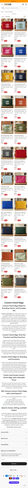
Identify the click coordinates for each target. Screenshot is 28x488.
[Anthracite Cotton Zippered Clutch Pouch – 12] (20, 281)
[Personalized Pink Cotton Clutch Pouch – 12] (7, 50)
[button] (14, 7)
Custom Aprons (17, 427)
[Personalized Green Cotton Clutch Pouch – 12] (20, 127)
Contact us (13, 1)
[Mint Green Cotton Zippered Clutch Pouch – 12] (20, 255)
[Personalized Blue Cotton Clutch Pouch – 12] (20, 50)
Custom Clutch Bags (9, 11)
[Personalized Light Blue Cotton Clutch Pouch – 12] (20, 24)
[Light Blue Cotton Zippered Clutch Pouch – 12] (7, 178)
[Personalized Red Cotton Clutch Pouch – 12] (7, 24)
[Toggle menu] (2, 4)
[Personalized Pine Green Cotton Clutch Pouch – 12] (7, 101)
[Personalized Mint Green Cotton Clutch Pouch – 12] (7, 127)
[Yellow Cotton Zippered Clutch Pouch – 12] (20, 204)
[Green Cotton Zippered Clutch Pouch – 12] (7, 281)
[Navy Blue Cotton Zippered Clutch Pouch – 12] (7, 230)
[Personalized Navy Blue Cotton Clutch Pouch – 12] (20, 76)
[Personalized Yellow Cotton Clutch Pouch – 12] (7, 76)
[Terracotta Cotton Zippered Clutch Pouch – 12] (7, 255)
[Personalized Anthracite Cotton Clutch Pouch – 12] (7, 153)
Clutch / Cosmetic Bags (11, 421)
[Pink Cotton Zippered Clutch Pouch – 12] (20, 178)
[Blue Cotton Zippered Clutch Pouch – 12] (7, 204)
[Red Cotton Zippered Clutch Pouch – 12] (20, 153)
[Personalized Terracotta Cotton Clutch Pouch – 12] (20, 101)
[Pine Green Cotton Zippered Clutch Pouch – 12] (20, 230)
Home (2, 11)
